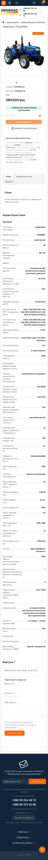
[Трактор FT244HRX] (24, 52)
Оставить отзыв (14, 733)
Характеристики (24, 176)
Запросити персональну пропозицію (25, 108)
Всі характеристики (14, 162)
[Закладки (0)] (34, 3)
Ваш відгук (10, 702)
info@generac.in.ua (24, 813)
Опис (8, 176)
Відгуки (10, 181)
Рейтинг (9, 693)
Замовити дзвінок (24, 818)
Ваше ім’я (9, 684)
